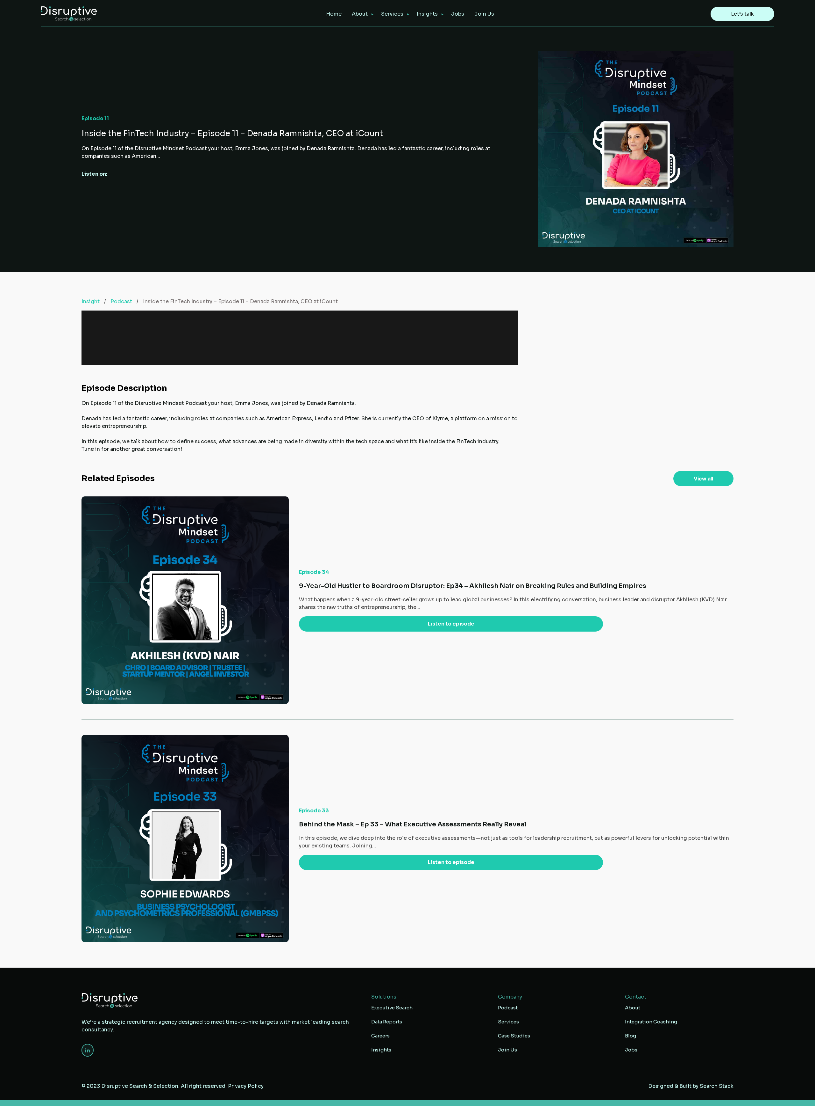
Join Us (484, 14)
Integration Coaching (651, 1022)
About (360, 14)
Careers (380, 1036)
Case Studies (514, 1036)
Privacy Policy (246, 1086)
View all (703, 478)
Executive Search (392, 1008)
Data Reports (386, 1022)
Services (508, 1022)
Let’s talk (742, 14)
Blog (630, 1036)
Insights (427, 14)
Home (334, 14)
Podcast (121, 301)
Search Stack (717, 1086)
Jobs (457, 14)
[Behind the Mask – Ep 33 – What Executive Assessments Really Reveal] (408, 838)
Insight (91, 301)
